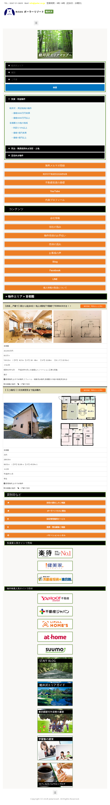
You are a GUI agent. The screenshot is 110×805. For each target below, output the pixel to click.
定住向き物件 (17, 155)
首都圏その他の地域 (19, 123)
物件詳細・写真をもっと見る (93, 306)
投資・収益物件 (18, 99)
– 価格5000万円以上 (21, 118)
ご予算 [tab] (14, 79)
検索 (55, 87)
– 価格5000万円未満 (21, 113)
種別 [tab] (13, 72)
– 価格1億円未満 (19, 133)
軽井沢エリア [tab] (17, 65)
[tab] (55, 99)
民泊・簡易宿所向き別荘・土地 (25, 148)
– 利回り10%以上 (19, 128)
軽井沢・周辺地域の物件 (21, 108)
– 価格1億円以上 (19, 137)
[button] (55, 165)
